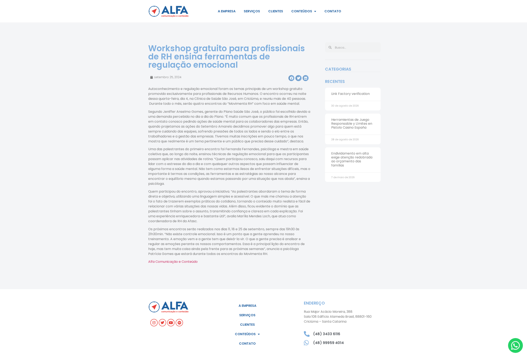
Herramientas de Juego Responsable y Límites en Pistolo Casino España (351, 123)
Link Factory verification (350, 93)
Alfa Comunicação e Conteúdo (173, 261)
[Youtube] (171, 322)
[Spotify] (179, 322)
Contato (332, 11)
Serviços (252, 11)
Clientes (275, 11)
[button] (291, 78)
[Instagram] (154, 322)
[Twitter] (162, 322)
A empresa (227, 11)
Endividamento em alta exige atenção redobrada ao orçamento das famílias (351, 159)
